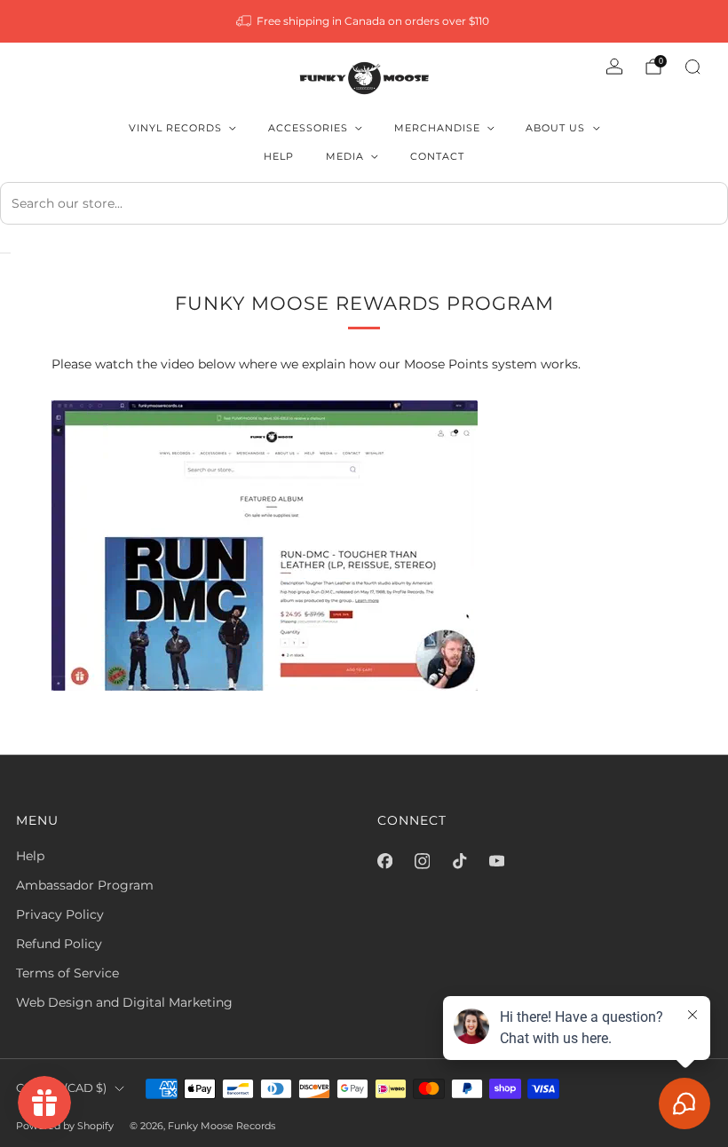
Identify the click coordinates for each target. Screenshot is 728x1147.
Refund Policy (59, 944)
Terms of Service (67, 973)
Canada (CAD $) (61, 1088)
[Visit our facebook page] (384, 861)
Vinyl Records (175, 128)
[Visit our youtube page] (496, 861)
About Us (555, 128)
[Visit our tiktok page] (459, 861)
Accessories (308, 128)
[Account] (614, 66)
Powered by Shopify (65, 1125)
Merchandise (437, 128)
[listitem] (364, 21)
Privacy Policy (60, 914)
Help (279, 156)
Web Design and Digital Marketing (124, 1002)
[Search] (692, 66)
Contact (437, 156)
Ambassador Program (85, 885)
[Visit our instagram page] (421, 861)
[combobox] (364, 203)
